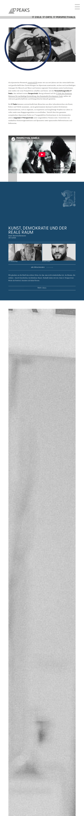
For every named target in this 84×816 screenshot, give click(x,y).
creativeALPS (32, 82)
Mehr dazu (42, 288)
